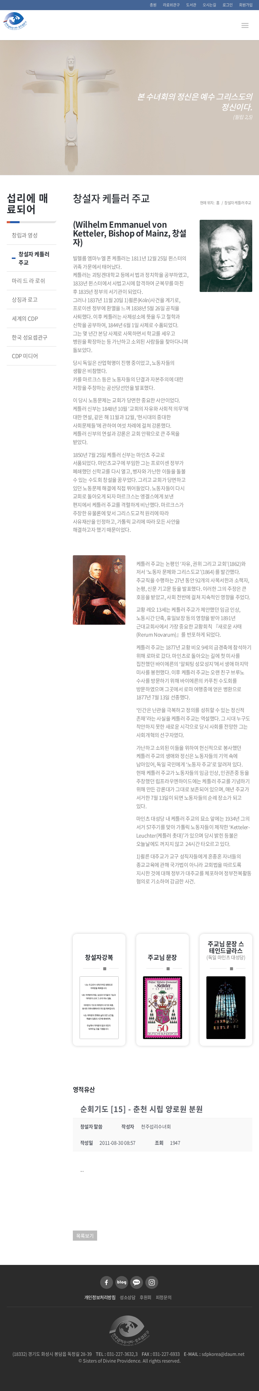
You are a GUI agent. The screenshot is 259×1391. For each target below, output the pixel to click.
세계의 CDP (25, 318)
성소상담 (127, 1297)
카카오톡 (136, 1282)
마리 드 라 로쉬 (28, 280)
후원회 (145, 1297)
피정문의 (163, 1297)
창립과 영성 (25, 235)
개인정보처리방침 (100, 1297)
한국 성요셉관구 (30, 337)
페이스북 (106, 1282)
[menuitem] (153, 5)
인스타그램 (151, 1282)
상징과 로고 (25, 299)
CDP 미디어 (25, 356)
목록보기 (85, 1235)
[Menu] (245, 25)
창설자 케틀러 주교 (111, 198)
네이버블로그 (121, 1282)
